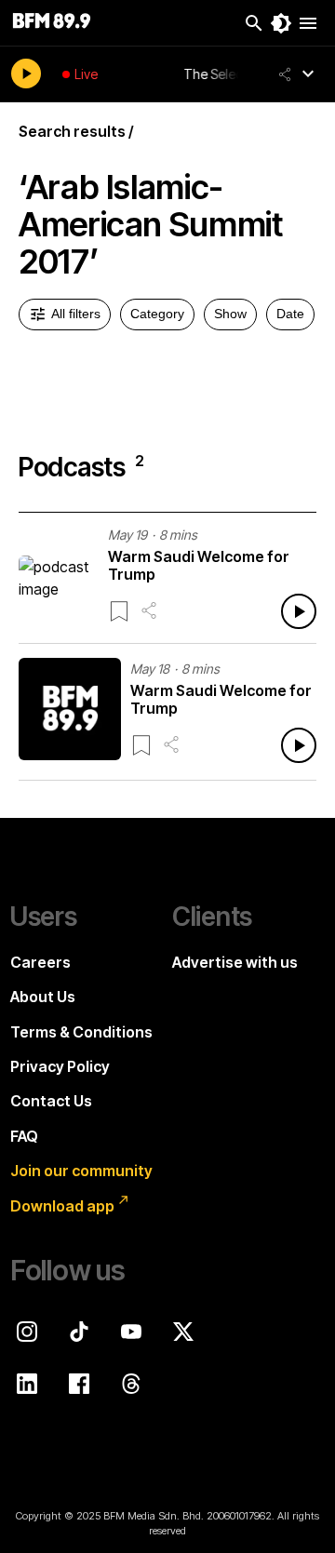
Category (157, 313)
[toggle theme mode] (281, 23)
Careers (40, 962)
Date (290, 313)
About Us (42, 996)
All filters (75, 313)
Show (230, 313)
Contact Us (51, 1100)
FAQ (24, 1136)
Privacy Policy (60, 1066)
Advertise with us (235, 962)
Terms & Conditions (81, 1032)
